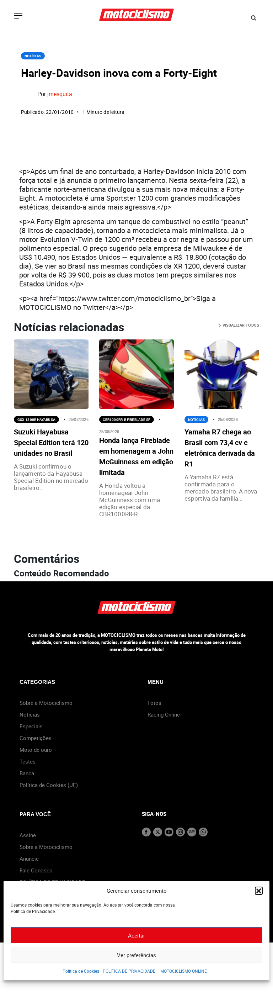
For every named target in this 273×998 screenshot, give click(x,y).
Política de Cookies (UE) (49, 784)
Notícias (33, 55)
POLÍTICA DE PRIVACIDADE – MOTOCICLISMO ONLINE (155, 971)
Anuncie (29, 858)
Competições (36, 737)
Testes (28, 761)
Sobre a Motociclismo (46, 702)
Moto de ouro (36, 749)
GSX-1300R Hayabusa (36, 419)
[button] (258, 890)
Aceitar (136, 935)
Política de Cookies (81, 971)
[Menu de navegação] (18, 16)
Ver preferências (136, 955)
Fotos (154, 702)
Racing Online (164, 714)
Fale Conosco (36, 870)
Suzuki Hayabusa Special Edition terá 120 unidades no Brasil (51, 442)
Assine (28, 835)
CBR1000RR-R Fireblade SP (126, 419)
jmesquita (59, 94)
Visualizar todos (240, 325)
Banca (27, 773)
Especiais (31, 726)
